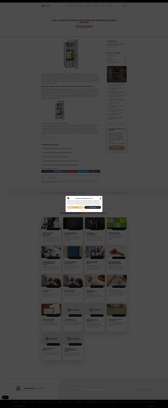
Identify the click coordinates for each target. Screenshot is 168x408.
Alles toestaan (75, 207)
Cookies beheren (92, 207)
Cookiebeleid (83, 210)
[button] (100, 198)
